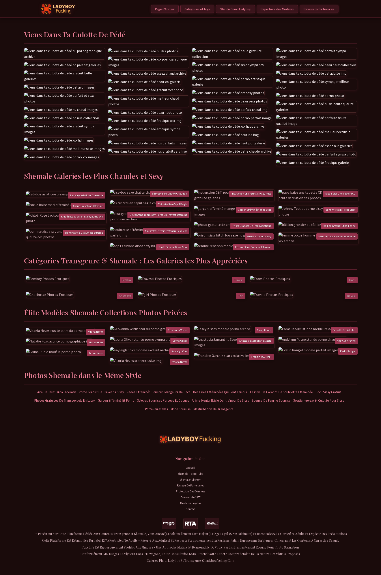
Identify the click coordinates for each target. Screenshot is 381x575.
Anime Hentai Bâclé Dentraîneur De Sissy (220, 400)
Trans (352, 280)
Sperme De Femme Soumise (271, 400)
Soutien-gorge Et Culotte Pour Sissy (318, 400)
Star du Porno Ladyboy (235, 9)
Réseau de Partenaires (319, 9)
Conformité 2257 (191, 497)
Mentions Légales (190, 503)
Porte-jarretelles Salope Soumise (168, 409)
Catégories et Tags (197, 9)
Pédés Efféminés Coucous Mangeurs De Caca (158, 392)
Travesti (238, 280)
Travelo (351, 295)
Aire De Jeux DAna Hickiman (56, 392)
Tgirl (240, 295)
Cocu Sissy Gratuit (328, 392)
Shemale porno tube (190, 474)
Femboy (126, 280)
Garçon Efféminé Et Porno (116, 400)
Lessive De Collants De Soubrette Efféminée (281, 392)
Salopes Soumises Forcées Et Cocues (163, 400)
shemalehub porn (191, 480)
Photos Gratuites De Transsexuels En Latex (64, 400)
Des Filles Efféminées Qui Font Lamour (220, 392)
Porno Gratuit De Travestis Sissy (101, 392)
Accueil (190, 468)
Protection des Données (190, 491)
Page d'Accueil (164, 9)
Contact (191, 509)
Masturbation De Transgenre (213, 409)
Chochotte (125, 295)
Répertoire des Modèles (277, 9)
